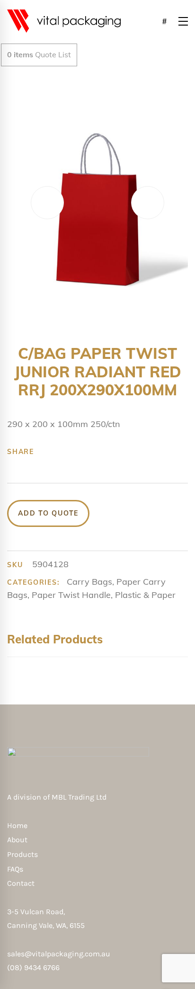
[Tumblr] (90, 451)
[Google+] (76, 451)
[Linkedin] (105, 451)
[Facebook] (46, 451)
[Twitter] (61, 451)
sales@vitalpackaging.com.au (58, 953)
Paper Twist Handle (71, 594)
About (17, 839)
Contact (21, 883)
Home (17, 825)
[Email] (120, 451)
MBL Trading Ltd (82, 797)
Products (22, 854)
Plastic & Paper (145, 594)
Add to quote (48, 513)
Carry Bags (89, 581)
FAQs (15, 868)
